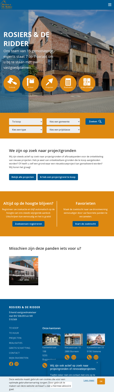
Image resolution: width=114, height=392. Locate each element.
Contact (14, 353)
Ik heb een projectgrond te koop (57, 177)
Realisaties (15, 343)
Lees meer (89, 380)
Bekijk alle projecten (23, 177)
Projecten (15, 338)
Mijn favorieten (18, 358)
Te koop (13, 328)
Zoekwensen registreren (28, 223)
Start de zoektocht (85, 223)
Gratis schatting (19, 348)
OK (101, 381)
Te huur (14, 333)
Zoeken (93, 121)
